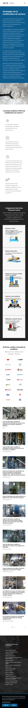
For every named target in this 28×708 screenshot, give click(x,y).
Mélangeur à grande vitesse (11, 682)
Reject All (6, 705)
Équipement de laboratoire (10, 676)
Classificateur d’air (9, 653)
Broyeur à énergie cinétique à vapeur (13, 665)
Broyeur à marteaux (9, 674)
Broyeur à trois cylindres (10, 668)
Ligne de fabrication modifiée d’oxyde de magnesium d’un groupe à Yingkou (13, 569)
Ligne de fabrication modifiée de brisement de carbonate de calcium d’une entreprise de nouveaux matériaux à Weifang (14, 423)
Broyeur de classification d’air (11, 652)
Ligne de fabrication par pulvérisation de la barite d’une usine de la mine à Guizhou (14, 497)
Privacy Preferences (6, 702)
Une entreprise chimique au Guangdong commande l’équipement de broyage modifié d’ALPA (13, 618)
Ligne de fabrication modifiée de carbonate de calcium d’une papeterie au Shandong (13, 546)
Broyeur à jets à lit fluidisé (10, 650)
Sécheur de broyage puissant (11, 680)
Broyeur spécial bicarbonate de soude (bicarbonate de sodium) (13, 679)
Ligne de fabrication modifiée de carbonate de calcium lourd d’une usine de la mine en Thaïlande (13, 448)
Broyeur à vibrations (9, 672)
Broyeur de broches (9, 660)
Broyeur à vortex (8, 670)
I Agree (13, 705)
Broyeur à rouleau (9, 684)
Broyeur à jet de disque (10, 655)
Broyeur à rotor (8, 667)
